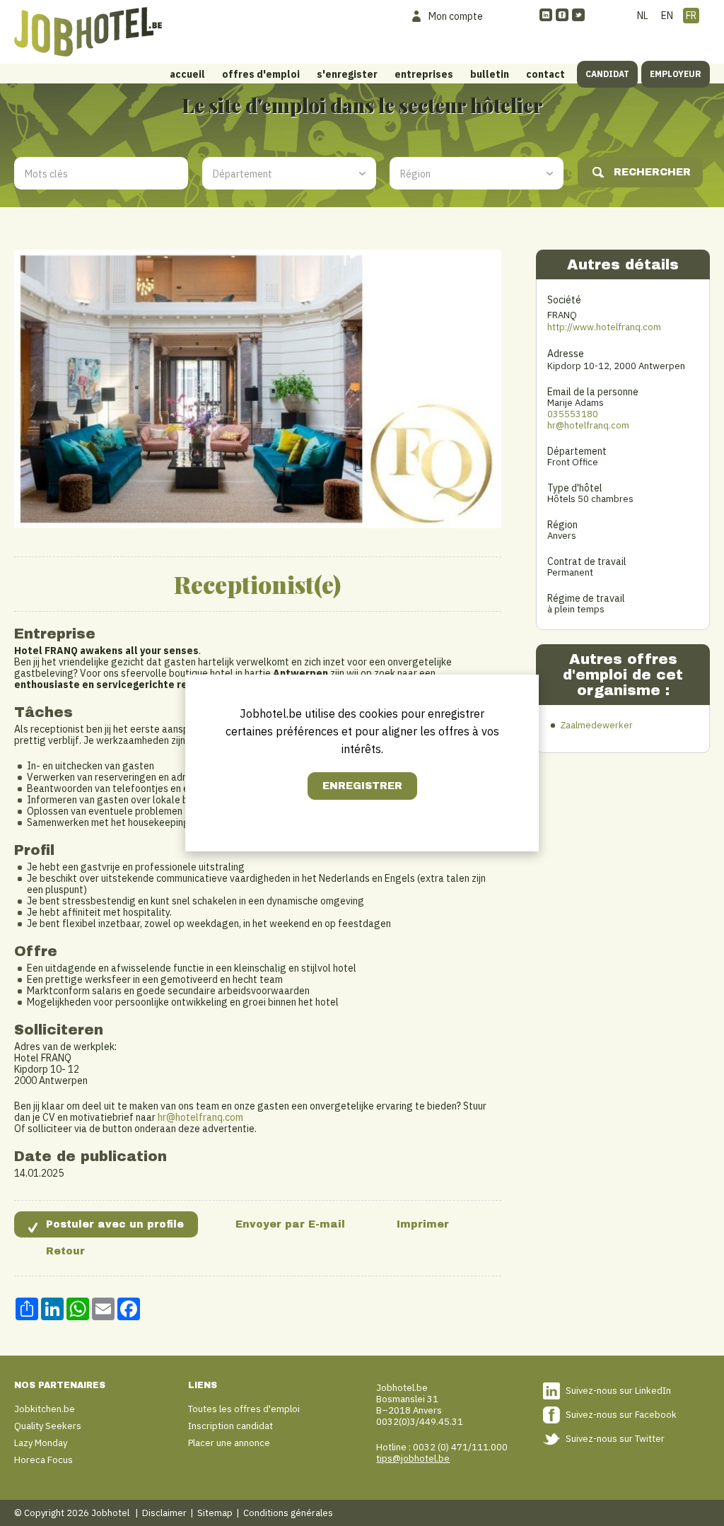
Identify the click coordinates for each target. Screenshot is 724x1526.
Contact (545, 74)
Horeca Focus (43, 1460)
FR (691, 15)
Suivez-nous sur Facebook (621, 1415)
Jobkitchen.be (44, 1409)
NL (642, 15)
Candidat (607, 74)
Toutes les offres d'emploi (244, 1409)
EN (667, 15)
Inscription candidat (230, 1426)
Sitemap (215, 1513)
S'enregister (347, 74)
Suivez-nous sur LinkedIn (618, 1391)
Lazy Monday (40, 1443)
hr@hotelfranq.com (200, 1117)
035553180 (572, 414)
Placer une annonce (229, 1443)
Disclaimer (164, 1513)
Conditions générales (288, 1513)
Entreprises (424, 74)
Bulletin (489, 74)
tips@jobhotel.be (413, 1458)
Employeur (675, 74)
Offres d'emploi (261, 74)
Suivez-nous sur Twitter (615, 1439)
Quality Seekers (47, 1426)
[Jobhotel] (88, 32)
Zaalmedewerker (596, 725)
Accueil (187, 74)
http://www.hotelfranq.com (604, 327)
